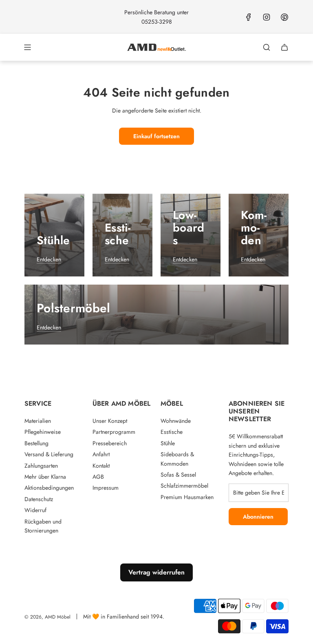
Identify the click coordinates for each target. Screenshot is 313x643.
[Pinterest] (284, 17)
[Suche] (267, 47)
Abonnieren (258, 517)
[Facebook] (249, 17)
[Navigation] (27, 47)
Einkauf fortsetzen (156, 136)
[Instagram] (267, 17)
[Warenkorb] (284, 47)
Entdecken (49, 259)
